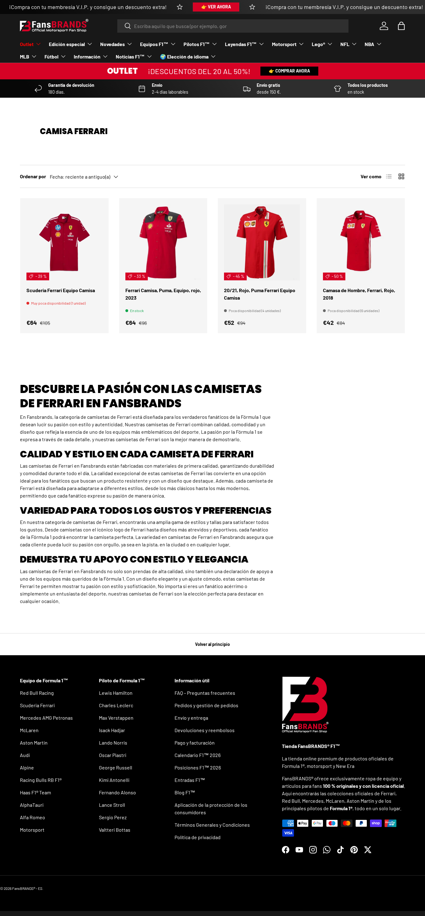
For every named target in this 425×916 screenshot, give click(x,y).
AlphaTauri (32, 805)
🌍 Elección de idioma (184, 56)
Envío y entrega (191, 718)
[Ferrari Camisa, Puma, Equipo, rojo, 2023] (163, 242)
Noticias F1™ (130, 56)
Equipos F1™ (154, 44)
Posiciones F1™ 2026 (198, 767)
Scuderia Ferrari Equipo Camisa (60, 290)
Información (87, 56)
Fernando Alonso (117, 792)
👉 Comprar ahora (289, 70)
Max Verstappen (116, 718)
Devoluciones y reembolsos (205, 730)
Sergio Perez (113, 817)
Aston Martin (34, 742)
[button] (401, 26)
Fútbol (51, 56)
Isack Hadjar (112, 730)
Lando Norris (113, 742)
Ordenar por (33, 176)
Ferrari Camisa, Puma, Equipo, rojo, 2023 (163, 294)
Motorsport (284, 44)
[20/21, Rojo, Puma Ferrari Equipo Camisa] (262, 242)
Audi (25, 755)
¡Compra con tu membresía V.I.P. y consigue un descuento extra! (88, 6)
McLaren (29, 730)
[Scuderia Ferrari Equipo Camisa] (64, 242)
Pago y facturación (195, 742)
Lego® (318, 44)
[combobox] (232, 26)
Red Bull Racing (37, 693)
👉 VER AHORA (216, 6)
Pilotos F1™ (197, 44)
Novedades (112, 44)
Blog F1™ (185, 792)
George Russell (115, 767)
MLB (24, 56)
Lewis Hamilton (116, 693)
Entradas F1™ (190, 780)
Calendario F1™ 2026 (198, 755)
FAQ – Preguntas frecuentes (205, 693)
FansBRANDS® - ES (27, 888)
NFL (344, 44)
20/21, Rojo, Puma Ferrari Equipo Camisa (259, 294)
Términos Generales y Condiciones (212, 825)
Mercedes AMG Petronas (46, 718)
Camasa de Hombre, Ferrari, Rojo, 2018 (359, 294)
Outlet (27, 44)
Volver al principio (212, 644)
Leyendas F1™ (241, 44)
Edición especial (67, 44)
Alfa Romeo (32, 817)
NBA (369, 44)
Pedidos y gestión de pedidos (206, 705)
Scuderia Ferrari (37, 705)
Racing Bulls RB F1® (41, 780)
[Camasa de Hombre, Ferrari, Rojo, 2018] (361, 242)
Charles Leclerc (116, 705)
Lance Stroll (112, 805)
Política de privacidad (198, 837)
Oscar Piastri (112, 755)
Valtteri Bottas (114, 830)
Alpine (27, 767)
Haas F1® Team (35, 792)
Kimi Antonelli (114, 780)
